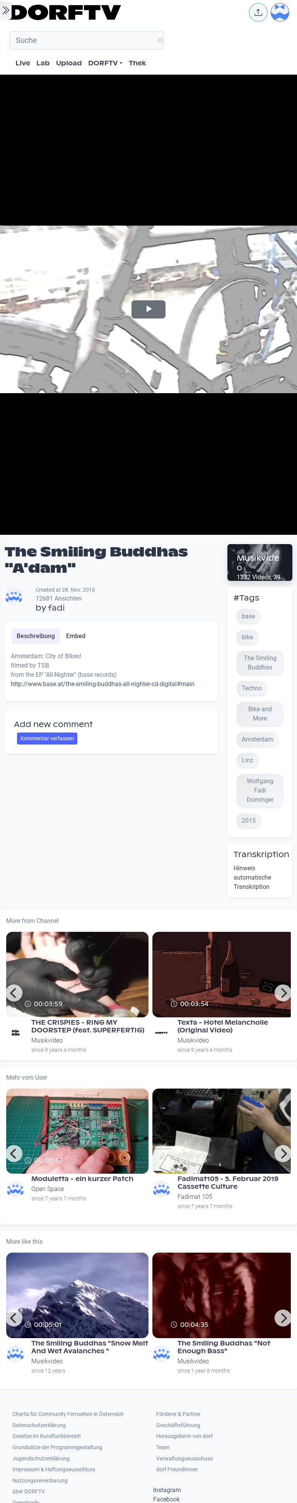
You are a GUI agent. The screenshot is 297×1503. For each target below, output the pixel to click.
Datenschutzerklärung (39, 1425)
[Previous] (13, 992)
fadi (56, 608)
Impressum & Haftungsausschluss (53, 1469)
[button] (258, 12)
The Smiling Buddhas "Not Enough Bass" (224, 1347)
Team (162, 1447)
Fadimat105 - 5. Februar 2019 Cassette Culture (228, 1183)
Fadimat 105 (195, 1196)
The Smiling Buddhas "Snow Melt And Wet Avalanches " (89, 1347)
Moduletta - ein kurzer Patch (82, 1179)
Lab (43, 63)
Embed (75, 636)
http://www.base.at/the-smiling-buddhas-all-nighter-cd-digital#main (103, 684)
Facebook (166, 1499)
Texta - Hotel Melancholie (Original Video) (223, 1026)
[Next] (283, 992)
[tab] (36, 636)
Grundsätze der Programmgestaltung (57, 1447)
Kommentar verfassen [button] (47, 738)
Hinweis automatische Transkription (252, 877)
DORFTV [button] (103, 63)
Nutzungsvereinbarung (40, 1480)
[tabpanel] (111, 673)
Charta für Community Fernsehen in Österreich (68, 1414)
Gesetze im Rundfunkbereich (46, 1436)
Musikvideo (258, 563)
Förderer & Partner (178, 1414)
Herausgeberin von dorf (184, 1436)
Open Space (47, 1189)
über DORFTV (28, 1491)
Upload (69, 63)
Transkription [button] (261, 854)
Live (22, 63)
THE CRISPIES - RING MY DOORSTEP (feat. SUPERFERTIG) (87, 1026)
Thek (137, 63)
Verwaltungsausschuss (184, 1458)
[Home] (124, 12)
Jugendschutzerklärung (41, 1458)
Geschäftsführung (178, 1425)
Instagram (167, 1490)
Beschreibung (36, 636)
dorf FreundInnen (177, 1469)
